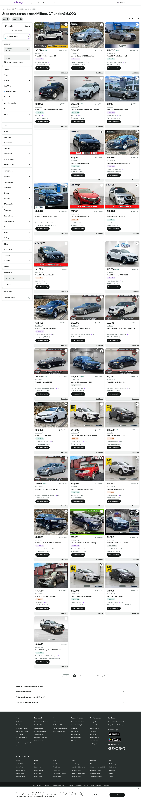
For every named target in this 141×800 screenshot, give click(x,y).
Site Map (73, 741)
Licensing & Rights (81, 785)
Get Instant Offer (58, 725)
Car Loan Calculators (77, 722)
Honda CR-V (38, 764)
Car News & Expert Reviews (42, 725)
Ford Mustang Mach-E (59, 773)
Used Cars (19, 722)
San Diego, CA (94, 744)
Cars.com (85, 793)
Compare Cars (38, 728)
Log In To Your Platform (115, 725)
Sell (38, 3)
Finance (56, 3)
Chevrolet (93, 761)
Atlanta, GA (93, 734)
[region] (70, 793)
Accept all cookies (117, 795)
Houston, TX (93, 725)
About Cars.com (36, 785)
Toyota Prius (19, 767)
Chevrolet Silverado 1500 (97, 767)
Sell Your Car (56, 722)
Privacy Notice (36, 793)
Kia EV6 (111, 776)
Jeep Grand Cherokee (78, 767)
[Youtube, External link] (116, 748)
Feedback (106, 785)
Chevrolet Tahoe (95, 773)
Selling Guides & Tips (59, 731)
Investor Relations (58, 785)
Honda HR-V (38, 776)
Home (3, 9)
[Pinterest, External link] (123, 748)
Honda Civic (37, 767)
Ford (54, 761)
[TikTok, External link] (109, 748)
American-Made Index (40, 737)
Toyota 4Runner (20, 776)
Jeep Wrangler (76, 764)
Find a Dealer (20, 734)
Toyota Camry (20, 773)
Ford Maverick (57, 764)
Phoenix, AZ (93, 731)
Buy (31, 3)
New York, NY (94, 741)
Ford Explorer (57, 776)
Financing (18, 746)
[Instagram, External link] (120, 748)
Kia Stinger (112, 770)
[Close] (139, 788)
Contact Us (47, 785)
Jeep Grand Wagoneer (78, 773)
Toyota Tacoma (20, 770)
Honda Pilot (37, 773)
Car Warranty (75, 731)
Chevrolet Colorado (96, 776)
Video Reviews (38, 741)
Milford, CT (19, 9)
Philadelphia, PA (94, 737)
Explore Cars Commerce (115, 722)
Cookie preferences (100, 795)
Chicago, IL (93, 722)
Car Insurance (75, 734)
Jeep (73, 761)
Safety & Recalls (39, 734)
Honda (36, 761)
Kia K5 (111, 773)
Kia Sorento (112, 767)
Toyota (18, 761)
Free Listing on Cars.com (60, 728)
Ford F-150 (56, 770)
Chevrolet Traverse (95, 770)
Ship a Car (74, 728)
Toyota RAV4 (19, 764)
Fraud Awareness (96, 785)
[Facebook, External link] (113, 748)
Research (46, 3)
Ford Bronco (57, 767)
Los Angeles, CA (94, 728)
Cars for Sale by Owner (22, 731)
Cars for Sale (10, 9)
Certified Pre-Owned (22, 728)
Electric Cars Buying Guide (23, 743)
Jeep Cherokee (76, 776)
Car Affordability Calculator (79, 725)
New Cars (18, 725)
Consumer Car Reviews (41, 722)
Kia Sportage (112, 764)
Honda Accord (38, 770)
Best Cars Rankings (40, 731)
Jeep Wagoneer (76, 770)
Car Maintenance (76, 737)
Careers (70, 785)
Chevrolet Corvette (96, 764)
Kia (110, 761)
